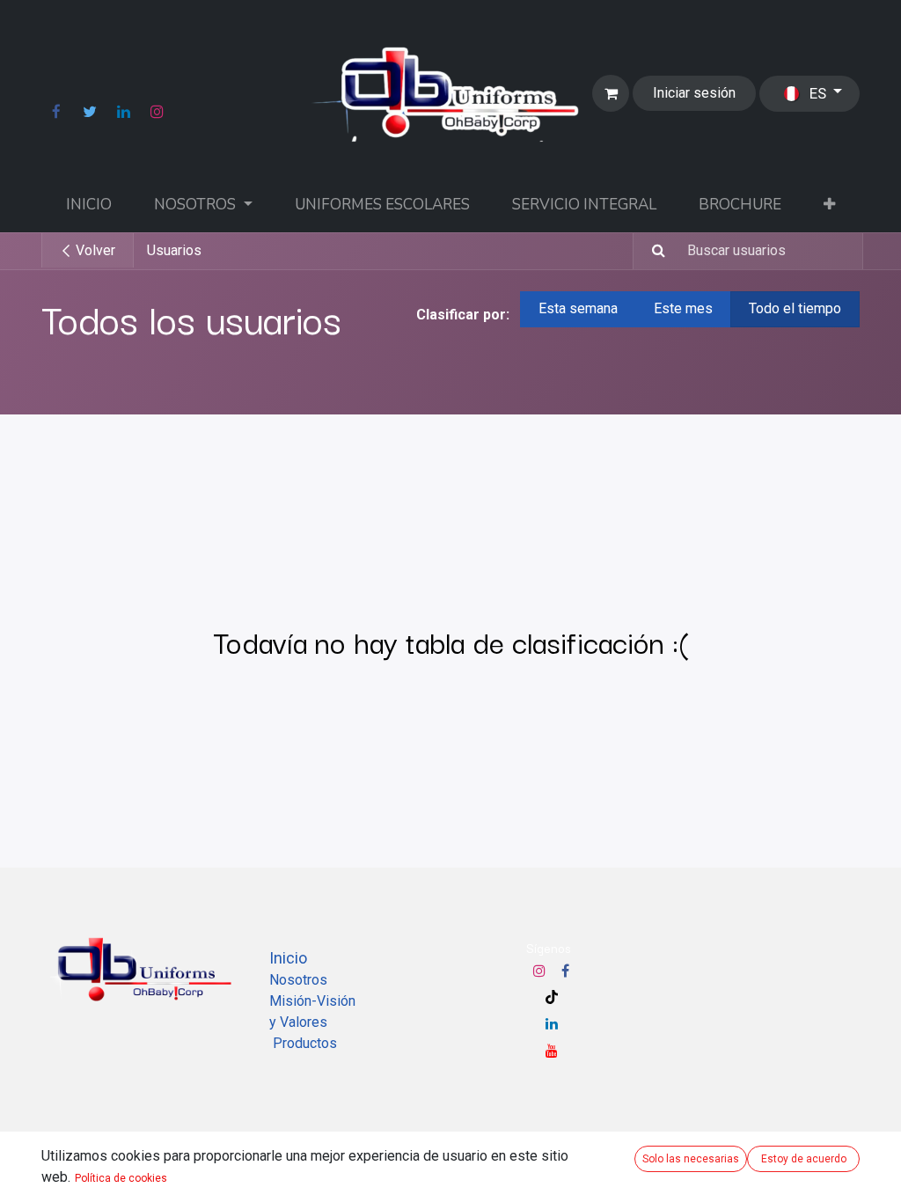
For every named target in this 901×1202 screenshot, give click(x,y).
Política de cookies (121, 1178)
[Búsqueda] (652, 251)
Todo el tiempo (795, 308)
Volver (93, 250)
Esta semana (578, 308)
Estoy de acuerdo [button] (803, 1159)
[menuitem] (89, 205)
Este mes (683, 308)
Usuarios (174, 250)
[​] (56, 112)
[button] (829, 205)
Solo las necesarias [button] (690, 1159)
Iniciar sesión (694, 92)
